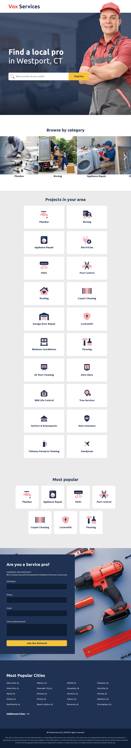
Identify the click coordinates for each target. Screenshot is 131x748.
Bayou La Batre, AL (45, 704)
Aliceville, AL (102, 688)
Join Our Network (37, 643)
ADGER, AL (71, 683)
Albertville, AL (13, 688)
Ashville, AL (102, 693)
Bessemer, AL (73, 704)
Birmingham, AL (104, 704)
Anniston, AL (72, 693)
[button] (125, 157)
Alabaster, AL (103, 683)
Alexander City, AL (44, 688)
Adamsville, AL (13, 683)
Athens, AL (11, 699)
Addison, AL (42, 683)
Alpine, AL (11, 693)
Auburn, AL (71, 699)
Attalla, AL (41, 699)
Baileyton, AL (103, 699)
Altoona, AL (42, 693)
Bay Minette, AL (13, 704)
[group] (19, 157)
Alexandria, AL (73, 688)
